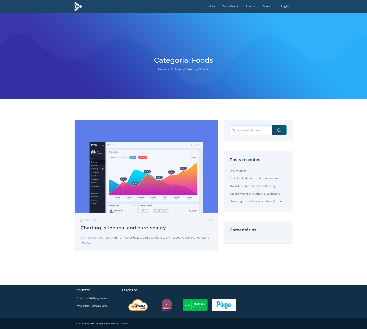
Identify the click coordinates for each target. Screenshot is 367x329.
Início (211, 6)
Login (285, 6)
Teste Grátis (230, 6)
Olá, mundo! (238, 171)
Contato (267, 6)
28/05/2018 (90, 220)
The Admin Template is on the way (253, 186)
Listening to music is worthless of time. (256, 201)
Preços (250, 6)
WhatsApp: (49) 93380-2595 (91, 305)
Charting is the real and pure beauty (254, 178)
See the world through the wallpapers (255, 193)
